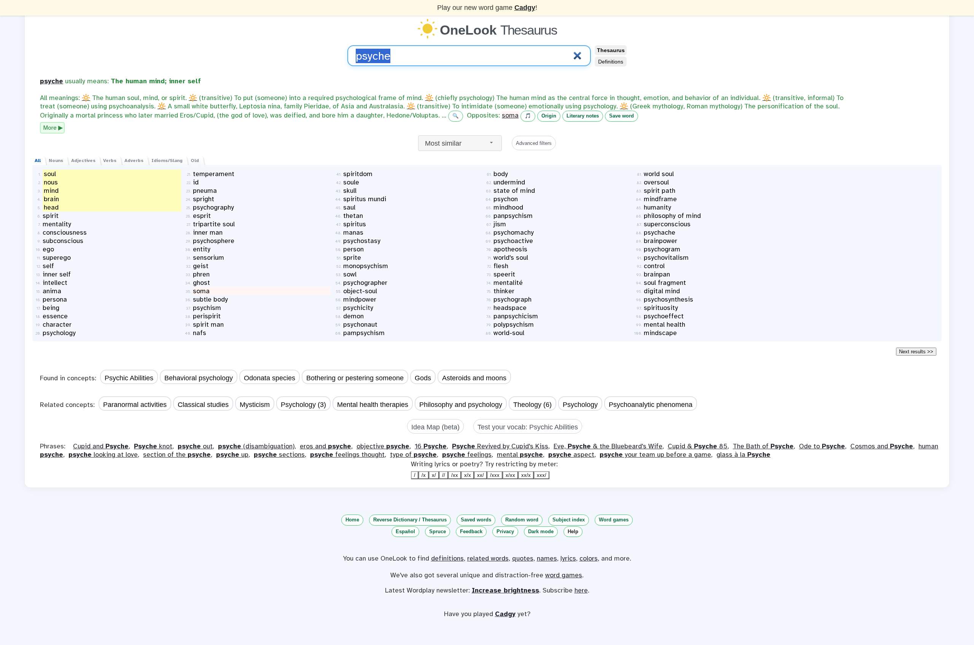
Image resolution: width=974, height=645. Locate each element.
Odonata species (269, 378)
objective (382, 446)
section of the (177, 454)
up (232, 454)
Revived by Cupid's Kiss (500, 446)
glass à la (743, 454)
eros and (325, 446)
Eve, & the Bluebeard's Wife (608, 446)
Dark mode (541, 531)
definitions (447, 558)
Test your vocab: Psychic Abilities (527, 427)
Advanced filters (534, 143)
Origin (548, 116)
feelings (467, 454)
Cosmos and (881, 446)
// (443, 475)
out (195, 446)
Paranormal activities (135, 404)
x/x (467, 475)
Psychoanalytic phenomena (650, 404)
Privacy (505, 531)
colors (588, 558)
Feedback (471, 531)
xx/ (480, 475)
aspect (571, 454)
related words (488, 558)
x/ (434, 475)
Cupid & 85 (697, 446)
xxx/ (541, 475)
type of (413, 454)
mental (520, 454)
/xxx (495, 475)
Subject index (568, 520)
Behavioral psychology (198, 378)
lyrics (568, 558)
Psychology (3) (303, 404)
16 (431, 446)
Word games (614, 520)
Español (405, 531)
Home (352, 520)
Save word (621, 116)
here (581, 590)
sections (279, 454)
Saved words (476, 520)
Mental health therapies (372, 404)
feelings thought (347, 454)
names (547, 558)
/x (424, 475)
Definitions (610, 62)
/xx (454, 475)
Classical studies (203, 404)
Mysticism (255, 404)
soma (510, 115)
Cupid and (101, 446)
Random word (521, 520)
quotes (522, 558)
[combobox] (460, 143)
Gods (423, 378)
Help (573, 531)
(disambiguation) (256, 446)
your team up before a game (655, 454)
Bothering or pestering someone (355, 378)
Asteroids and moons (474, 378)
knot (153, 446)
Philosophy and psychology (460, 404)
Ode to (822, 446)
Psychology (580, 404)
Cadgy (524, 7)
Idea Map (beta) (435, 427)
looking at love (103, 454)
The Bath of (763, 446)
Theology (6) (532, 404)
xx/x (526, 475)
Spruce (437, 531)
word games (563, 575)
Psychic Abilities (129, 378)
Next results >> (916, 351)
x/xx (510, 475)
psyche (51, 81)
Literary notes (583, 116)
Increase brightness (505, 590)
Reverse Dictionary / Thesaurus (410, 520)
